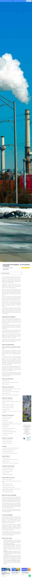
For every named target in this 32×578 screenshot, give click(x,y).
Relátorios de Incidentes (26, 267)
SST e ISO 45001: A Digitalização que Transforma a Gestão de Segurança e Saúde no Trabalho (6, 573)
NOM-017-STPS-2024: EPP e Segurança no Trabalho (16, 572)
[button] (12, 0)
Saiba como (27, 412)
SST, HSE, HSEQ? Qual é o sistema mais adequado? (25, 572)
